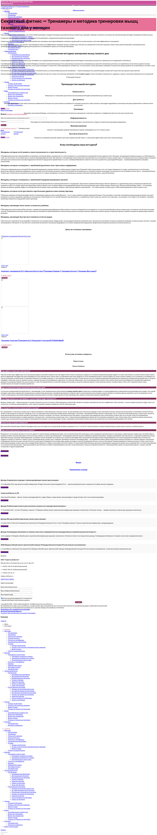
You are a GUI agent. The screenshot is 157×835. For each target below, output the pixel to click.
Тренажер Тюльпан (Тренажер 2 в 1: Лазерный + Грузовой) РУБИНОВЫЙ (32, 340)
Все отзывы (5, 451)
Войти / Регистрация (11, 826)
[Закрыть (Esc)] (1, 832)
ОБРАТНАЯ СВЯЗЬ (7, 579)
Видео (78, 462)
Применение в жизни (78, 469)
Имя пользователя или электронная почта (15, 118)
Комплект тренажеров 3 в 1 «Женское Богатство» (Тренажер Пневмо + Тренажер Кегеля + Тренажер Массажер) (48, 271)
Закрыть (3, 621)
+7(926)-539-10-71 (7, 3)
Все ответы (4, 456)
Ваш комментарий (7, 594)
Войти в (3, 125)
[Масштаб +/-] (6, 832)
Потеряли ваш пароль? (8, 128)
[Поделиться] (3, 832)
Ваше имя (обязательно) (9, 587)
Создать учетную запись (16, 114)
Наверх (3, 830)
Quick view (4, 265)
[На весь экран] (5, 832)
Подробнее (4, 487)
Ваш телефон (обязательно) (10, 591)
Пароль (4, 121)
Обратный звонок (78, 6)
